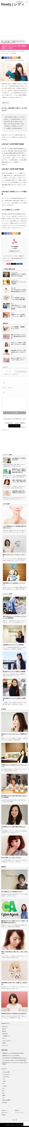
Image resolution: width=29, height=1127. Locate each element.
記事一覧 (4, 1028)
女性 (21, 51)
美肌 (24, 51)
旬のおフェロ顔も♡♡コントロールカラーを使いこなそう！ (18, 359)
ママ (4, 1078)
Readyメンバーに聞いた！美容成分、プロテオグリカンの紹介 (18, 343)
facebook (22, 2)
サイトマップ (5, 1045)
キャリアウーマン (14, 272)
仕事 (3, 1090)
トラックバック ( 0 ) (21, 371)
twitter (19, 2)
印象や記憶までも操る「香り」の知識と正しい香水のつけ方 (19, 491)
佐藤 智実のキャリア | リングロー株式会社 (18, 282)
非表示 (6, 102)
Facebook (20, 263)
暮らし (12, 295)
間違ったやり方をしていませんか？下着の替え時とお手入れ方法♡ (18, 336)
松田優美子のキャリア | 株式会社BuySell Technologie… (18, 275)
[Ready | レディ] (13, 4)
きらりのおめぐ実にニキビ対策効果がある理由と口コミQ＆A (18, 290)
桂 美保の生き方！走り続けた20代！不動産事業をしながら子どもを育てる (20, 419)
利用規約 (4, 1042)
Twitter (13, 263)
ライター (4, 1038)
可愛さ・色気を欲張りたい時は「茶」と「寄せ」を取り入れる (19, 481)
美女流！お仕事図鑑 (6, 1099)
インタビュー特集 (5, 1071)
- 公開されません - (8, 387)
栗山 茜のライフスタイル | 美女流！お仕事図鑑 (14, 671)
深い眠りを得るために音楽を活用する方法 (9, 419)
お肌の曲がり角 (14, 51)
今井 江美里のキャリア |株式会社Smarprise (18, 459)
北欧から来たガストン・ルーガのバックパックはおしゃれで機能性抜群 (18, 307)
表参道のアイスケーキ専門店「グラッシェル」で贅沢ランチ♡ (18, 316)
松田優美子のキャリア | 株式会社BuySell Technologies (13, 1053)
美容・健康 (4, 51)
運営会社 (4, 1031)
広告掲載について (6, 1035)
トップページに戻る (14, 425)
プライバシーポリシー (6, 1040)
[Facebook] (16, 1119)
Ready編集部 (13, 53)
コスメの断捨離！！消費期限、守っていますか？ (18, 327)
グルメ (12, 312)
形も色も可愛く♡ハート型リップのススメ (11, 857)
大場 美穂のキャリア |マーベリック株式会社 (13, 644)
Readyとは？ (5, 1026)
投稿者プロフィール (14, 251)
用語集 (3, 1095)
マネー (3, 1088)
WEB (9, 263)
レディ (19, 51)
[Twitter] (13, 1119)
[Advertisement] (14, 24)
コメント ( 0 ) (8, 371)
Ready (10, 51)
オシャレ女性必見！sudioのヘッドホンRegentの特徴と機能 (18, 298)
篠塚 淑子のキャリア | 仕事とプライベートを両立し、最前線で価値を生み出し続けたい (19, 471)
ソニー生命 (4, 1085)
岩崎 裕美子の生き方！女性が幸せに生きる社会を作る (14, 1013)
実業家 (4, 1081)
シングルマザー (6, 1076)
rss (17, 2)
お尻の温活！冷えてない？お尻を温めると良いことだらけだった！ (18, 352)
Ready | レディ (13, 1124)
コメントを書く (5, 53)
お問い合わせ (5, 1033)
